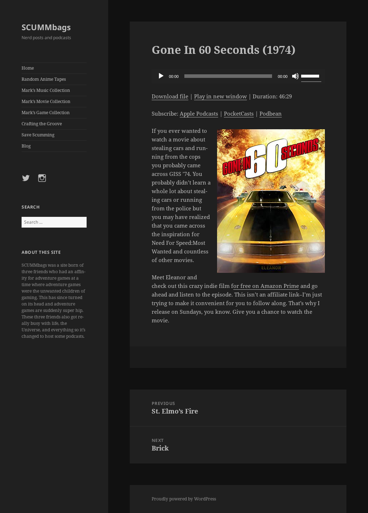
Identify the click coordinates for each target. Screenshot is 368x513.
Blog (26, 146)
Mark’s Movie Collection (46, 101)
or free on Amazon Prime (266, 285)
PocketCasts (239, 113)
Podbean (270, 113)
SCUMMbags (46, 27)
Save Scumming (38, 135)
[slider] (311, 75)
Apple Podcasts (199, 113)
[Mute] (295, 76)
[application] (238, 76)
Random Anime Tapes (44, 79)
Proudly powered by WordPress (184, 499)
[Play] (161, 76)
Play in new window (220, 96)
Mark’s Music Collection (46, 90)
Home (28, 68)
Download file (170, 96)
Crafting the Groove (42, 124)
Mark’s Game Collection (46, 112)
